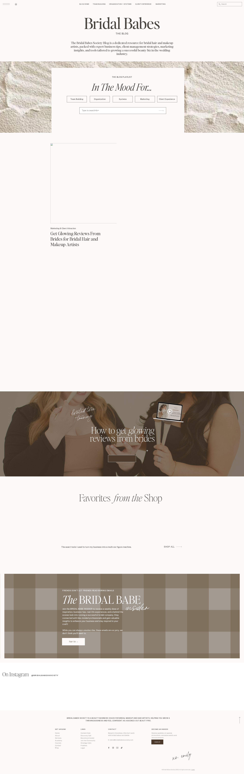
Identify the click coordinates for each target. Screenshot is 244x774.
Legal (193, 769)
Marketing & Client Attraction (63, 228)
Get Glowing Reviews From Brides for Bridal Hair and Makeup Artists (75, 238)
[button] (219, 4)
